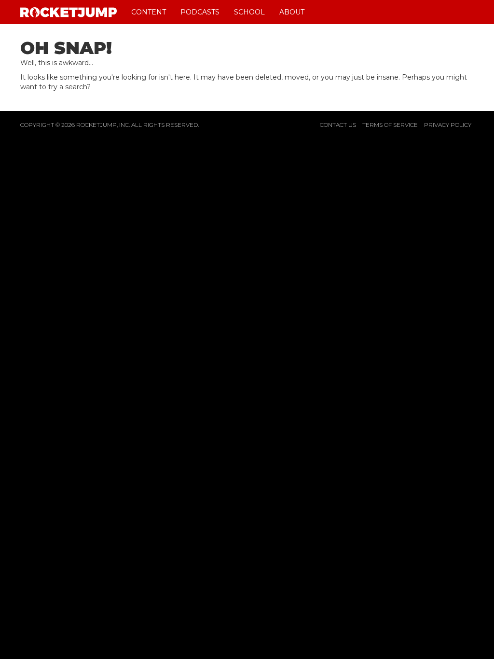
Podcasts (200, 12)
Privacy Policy (447, 124)
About (291, 12)
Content (148, 12)
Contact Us (338, 124)
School (249, 12)
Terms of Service (390, 124)
